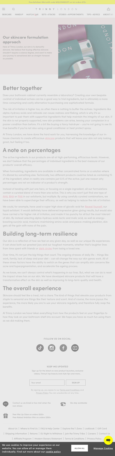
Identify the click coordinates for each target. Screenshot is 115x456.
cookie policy (53, 451)
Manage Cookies (103, 448)
